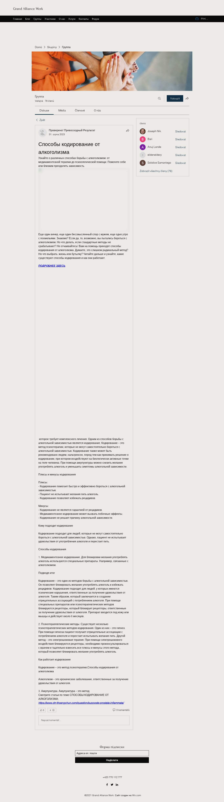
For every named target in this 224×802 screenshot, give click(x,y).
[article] (84, 427)
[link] (44, 110)
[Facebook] (107, 784)
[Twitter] (112, 784)
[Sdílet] (128, 130)
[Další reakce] (52, 710)
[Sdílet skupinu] (187, 98)
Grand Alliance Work (28, 9)
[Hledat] (159, 98)
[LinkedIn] (117, 784)
